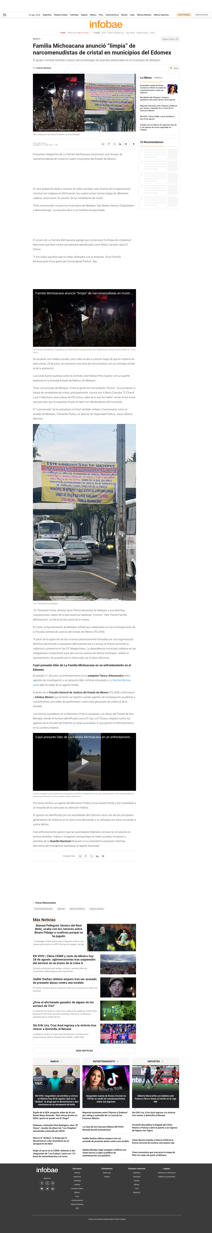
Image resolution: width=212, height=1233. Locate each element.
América (77, 1173)
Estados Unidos (61, 15)
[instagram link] (53, 1183)
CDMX (152, 33)
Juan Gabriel (130, 33)
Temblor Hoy (78, 33)
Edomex (61, 909)
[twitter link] (47, 1183)
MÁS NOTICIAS (84, 1050)
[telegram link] (47, 1189)
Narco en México (77, 909)
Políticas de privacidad (166, 1177)
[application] (84, 318)
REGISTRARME (184, 15)
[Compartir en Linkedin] (120, 144)
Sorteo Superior (142, 33)
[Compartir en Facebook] (108, 144)
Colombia (74, 15)
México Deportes (161, 15)
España (84, 15)
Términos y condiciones (166, 1173)
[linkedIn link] (53, 1189)
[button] (4, 15)
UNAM (103, 33)
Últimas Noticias (144, 15)
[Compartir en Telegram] (126, 144)
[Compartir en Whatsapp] (103, 144)
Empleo (107, 1177)
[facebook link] (42, 1183)
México (93, 15)
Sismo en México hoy (116, 33)
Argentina (47, 15)
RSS (77, 1208)
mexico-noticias (97, 909)
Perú (101, 15)
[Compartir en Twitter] (114, 144)
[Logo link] (106, 24)
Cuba (132, 15)
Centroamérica (112, 15)
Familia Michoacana (43, 909)
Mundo (124, 15)
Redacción (107, 1173)
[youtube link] (42, 1189)
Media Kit (136, 1192)
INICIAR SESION (202, 15)
